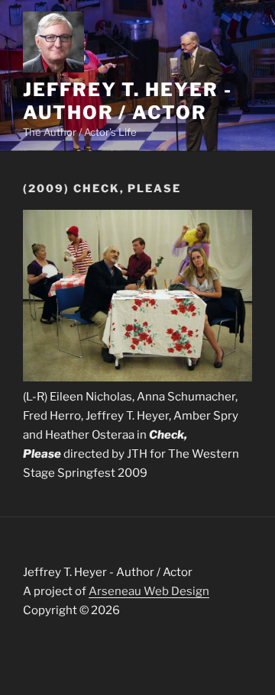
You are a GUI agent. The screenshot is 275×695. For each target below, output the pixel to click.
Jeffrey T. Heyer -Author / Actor (127, 101)
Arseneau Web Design (149, 591)
